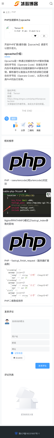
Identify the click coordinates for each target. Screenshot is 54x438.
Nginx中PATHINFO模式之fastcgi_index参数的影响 (26, 222)
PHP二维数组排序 (13, 300)
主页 (8, 12)
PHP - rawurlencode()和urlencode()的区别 (26, 182)
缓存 (14, 118)
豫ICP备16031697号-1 (29, 433)
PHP (14, 12)
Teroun (17, 28)
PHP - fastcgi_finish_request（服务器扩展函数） (26, 262)
